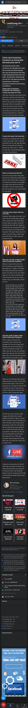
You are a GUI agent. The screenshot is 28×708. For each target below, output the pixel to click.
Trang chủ (5, 50)
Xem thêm (2, 34)
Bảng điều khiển (7, 40)
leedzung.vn (7, 593)
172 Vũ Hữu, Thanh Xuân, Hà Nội (10, 617)
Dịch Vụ (17, 45)
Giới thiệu (10, 45)
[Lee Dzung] (2, 2)
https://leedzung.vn (8, 626)
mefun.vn (14, 593)
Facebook (6, 492)
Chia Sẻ (11, 50)
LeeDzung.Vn (19, 492)
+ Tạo (21, 40)
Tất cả (3, 45)
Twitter (13, 492)
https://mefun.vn (7, 628)
